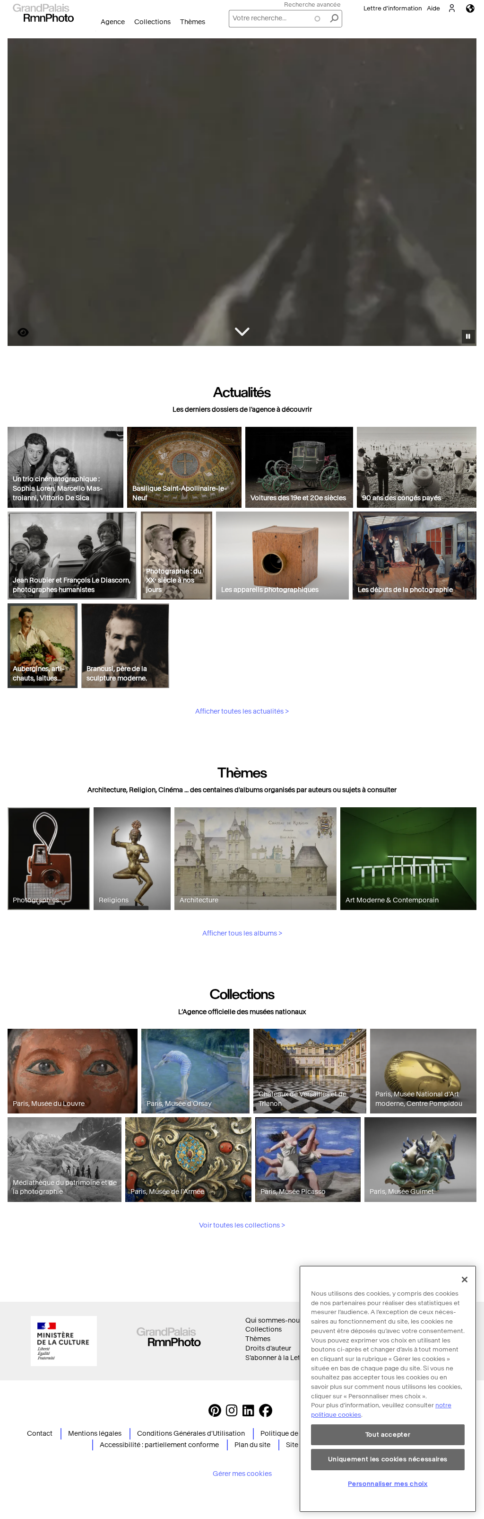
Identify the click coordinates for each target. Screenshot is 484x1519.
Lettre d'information (392, 8)
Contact (39, 1433)
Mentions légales (94, 1433)
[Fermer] (464, 1279)
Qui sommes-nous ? (276, 1320)
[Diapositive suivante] (464, 193)
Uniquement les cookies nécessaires (388, 1459)
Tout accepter (388, 1434)
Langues (470, 8)
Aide (433, 8)
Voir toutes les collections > (242, 1225)
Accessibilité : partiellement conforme (159, 1444)
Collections (152, 22)
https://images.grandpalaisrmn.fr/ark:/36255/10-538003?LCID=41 (17, 332)
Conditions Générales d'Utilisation (191, 1433)
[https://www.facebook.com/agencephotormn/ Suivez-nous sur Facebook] (265, 1413)
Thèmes (192, 22)
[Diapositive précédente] (20, 193)
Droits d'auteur (268, 1348)
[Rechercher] (334, 18)
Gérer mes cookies (242, 1473)
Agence (113, 22)
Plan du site (252, 1444)
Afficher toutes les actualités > (242, 711)
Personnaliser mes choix (387, 1484)
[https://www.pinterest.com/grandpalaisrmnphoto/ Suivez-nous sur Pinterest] (214, 1413)
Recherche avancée (312, 4)
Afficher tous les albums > (242, 933)
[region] (387, 1388)
